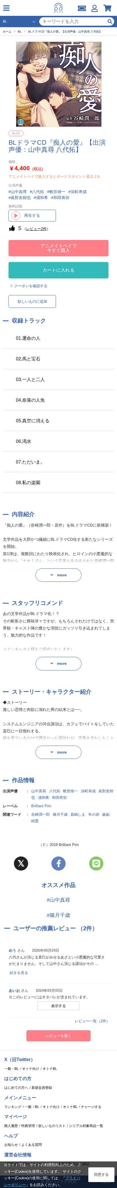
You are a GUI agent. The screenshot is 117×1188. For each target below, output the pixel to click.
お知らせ (11, 1145)
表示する (58, 1006)
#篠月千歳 (58, 915)
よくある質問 (31, 1145)
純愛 (35, 821)
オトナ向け (30, 1069)
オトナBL (50, 1069)
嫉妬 (106, 814)
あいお (14, 990)
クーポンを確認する (30, 286)
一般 (28, 1107)
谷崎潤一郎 (40, 814)
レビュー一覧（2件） (92, 1021)
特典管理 (28, 1126)
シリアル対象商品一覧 (86, 1126)
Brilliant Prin (41, 806)
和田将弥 (59, 797)
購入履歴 (11, 1126)
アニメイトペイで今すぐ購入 (58, 248)
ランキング (12, 1107)
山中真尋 (38, 791)
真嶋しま (77, 814)
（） (36, 229)
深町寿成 (88, 791)
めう (12, 950)
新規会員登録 (42, 1088)
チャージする (91, 1107)
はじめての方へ (16, 1088)
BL (37, 1107)
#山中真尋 (58, 900)
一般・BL (11, 1069)
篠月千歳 (60, 814)
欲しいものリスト (52, 1126)
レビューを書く (59, 1036)
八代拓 (54, 791)
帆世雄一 (70, 791)
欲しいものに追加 (32, 301)
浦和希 (43, 797)
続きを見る (19, 973)
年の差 (93, 814)
